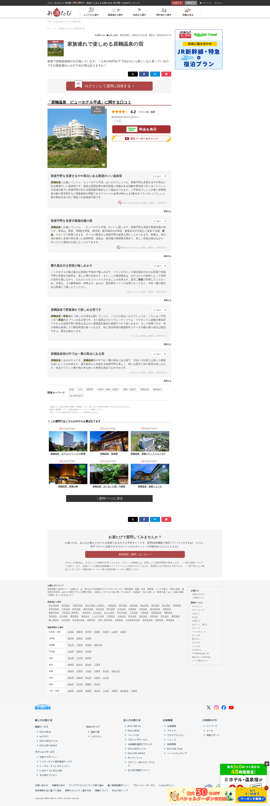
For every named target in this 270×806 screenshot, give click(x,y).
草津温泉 (177, 605)
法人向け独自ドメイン (139, 770)
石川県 (80, 658)
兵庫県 (97, 671)
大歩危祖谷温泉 (133, 620)
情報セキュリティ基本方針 (78, 790)
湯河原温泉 (155, 609)
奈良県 (106, 671)
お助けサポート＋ (48, 756)
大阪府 (88, 671)
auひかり (44, 736)
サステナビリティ (176, 735)
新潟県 (88, 651)
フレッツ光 (133, 735)
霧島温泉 (175, 616)
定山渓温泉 (54, 605)
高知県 (97, 684)
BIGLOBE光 (45, 731)
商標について (101, 790)
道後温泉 (85, 616)
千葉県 (80, 645)
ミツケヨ (196, 646)
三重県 (97, 664)
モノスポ (196, 635)
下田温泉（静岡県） (71, 612)
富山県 (71, 658)
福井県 (88, 658)
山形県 (115, 632)
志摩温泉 (119, 620)
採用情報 (171, 744)
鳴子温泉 (123, 605)
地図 (118, 121)
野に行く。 (197, 639)
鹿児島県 (124, 691)
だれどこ (196, 613)
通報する (167, 211)
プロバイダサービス (138, 739)
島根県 (80, 678)
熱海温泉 (159, 620)
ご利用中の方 (209, 720)
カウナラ (196, 642)
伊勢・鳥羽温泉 (105, 620)
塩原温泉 (100, 609)
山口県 (106, 678)
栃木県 (71, 638)
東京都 (88, 645)
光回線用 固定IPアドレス (140, 744)
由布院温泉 (147, 620)
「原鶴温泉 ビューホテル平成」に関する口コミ (90, 102)
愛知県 (88, 664)
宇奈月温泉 (122, 612)
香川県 (80, 684)
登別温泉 (66, 605)
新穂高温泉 (156, 612)
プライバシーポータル (144, 785)
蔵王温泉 (155, 605)
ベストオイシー (199, 632)
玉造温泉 (122, 616)
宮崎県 (115, 691)
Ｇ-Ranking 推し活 (200, 653)
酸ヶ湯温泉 (54, 620)
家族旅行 (157, 389)
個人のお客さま (43, 720)
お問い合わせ (41, 785)
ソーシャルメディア (177, 753)
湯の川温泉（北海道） (95, 605)
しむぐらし (96, 736)
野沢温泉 (111, 609)
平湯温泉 (144, 612)
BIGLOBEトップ (120, 790)
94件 (152, 112)
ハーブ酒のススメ (200, 660)
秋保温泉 (134, 605)
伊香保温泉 (54, 609)
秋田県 (106, 632)
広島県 (97, 678)
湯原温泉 (143, 616)
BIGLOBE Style (175, 748)
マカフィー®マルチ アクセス (141, 764)
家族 (72, 389)
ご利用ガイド (198, 598)
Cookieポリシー (167, 785)
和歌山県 (116, 671)
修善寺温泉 (54, 612)
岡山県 (88, 678)
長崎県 (88, 691)
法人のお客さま (132, 720)
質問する (191, 3)
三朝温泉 (111, 616)
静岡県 (71, 664)
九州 (80, 389)
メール (209, 730)
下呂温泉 (134, 612)
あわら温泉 (109, 612)
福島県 (123, 632)
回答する (177, 3)
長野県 (80, 651)
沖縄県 (134, 691)
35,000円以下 (76, 396)
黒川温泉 (165, 616)
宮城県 (97, 632)
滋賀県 (71, 671)
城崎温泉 (168, 612)
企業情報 (168, 720)
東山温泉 (144, 605)
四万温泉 (76, 609)
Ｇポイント (197, 606)
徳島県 (71, 684)
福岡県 (89, 389)
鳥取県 (71, 678)
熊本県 (97, 691)
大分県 (106, 691)
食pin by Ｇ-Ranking (201, 657)
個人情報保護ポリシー (118, 785)
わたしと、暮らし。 (201, 624)
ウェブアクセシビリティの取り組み (86, 785)
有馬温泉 (53, 616)
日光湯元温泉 (78, 620)
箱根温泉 (91, 620)
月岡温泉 (132, 609)
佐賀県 (80, 691)
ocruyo (195, 617)
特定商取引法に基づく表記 (48, 790)
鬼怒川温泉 (88, 609)
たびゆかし (197, 650)
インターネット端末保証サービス (56, 761)
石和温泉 (143, 609)
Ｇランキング (198, 610)
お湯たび (196, 621)
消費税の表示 (58, 785)
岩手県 (88, 632)
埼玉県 (71, 645)
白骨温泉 (122, 609)
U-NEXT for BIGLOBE (51, 770)
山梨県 (71, 651)
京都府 (80, 671)
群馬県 (80, 638)
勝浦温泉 (74, 616)
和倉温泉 (86, 612)
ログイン (218, 3)
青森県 (80, 632)
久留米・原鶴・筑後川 (108, 389)
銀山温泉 (166, 605)
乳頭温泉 (112, 605)
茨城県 (88, 638)
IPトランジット (135, 757)
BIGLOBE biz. (135, 726)
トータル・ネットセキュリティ (55, 766)
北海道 (71, 632)
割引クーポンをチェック (144, 138)
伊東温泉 (167, 609)
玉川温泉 (66, 620)
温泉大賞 (95, 731)
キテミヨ (196, 628)
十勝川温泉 (77, 605)
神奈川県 (98, 645)
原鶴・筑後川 (129, 389)
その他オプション (48, 775)
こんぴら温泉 (98, 616)
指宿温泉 (170, 620)
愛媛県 (88, 684)
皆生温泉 (132, 616)
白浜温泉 (64, 616)
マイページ (207, 3)
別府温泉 (154, 616)
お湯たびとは (198, 594)
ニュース (171, 739)
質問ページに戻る (110, 498)
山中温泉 (97, 612)
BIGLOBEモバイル (49, 740)
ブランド (171, 730)
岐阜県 (80, 664)
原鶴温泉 (144, 389)
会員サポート (213, 735)
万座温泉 (66, 609)
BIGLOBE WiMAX (48, 745)
